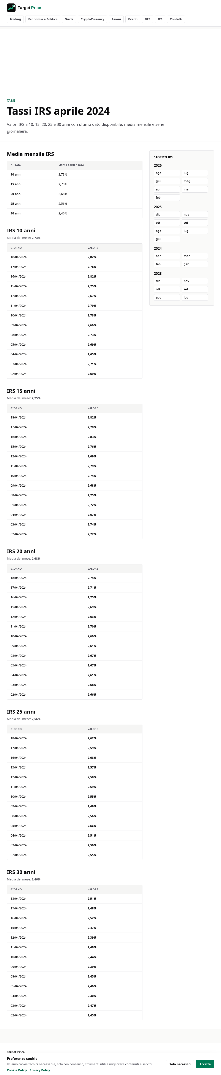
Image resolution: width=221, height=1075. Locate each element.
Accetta (205, 1064)
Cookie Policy (17, 1070)
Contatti (176, 19)
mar (187, 189)
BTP (147, 19)
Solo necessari (180, 1064)
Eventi (132, 19)
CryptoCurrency (92, 19)
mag (187, 181)
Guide (69, 19)
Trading (15, 19)
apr (158, 189)
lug (186, 173)
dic (158, 214)
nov (186, 214)
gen (186, 264)
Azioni (116, 19)
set (186, 222)
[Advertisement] (110, 59)
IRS (160, 19)
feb (158, 197)
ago (158, 173)
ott (158, 222)
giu (158, 181)
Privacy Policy (40, 1070)
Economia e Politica (42, 19)
